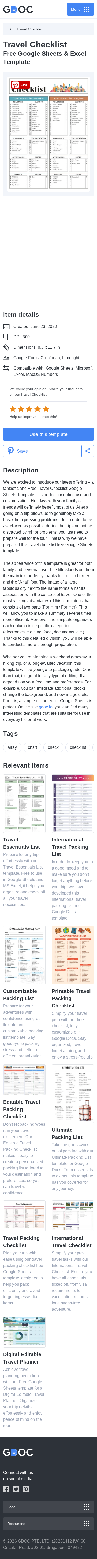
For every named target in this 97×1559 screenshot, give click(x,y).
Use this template (48, 434)
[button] (87, 451)
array (12, 747)
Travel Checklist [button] (30, 29)
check (53, 747)
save (24, 85)
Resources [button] (16, 1524)
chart (32, 747)
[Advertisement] (48, 253)
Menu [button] (75, 9)
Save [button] (22, 451)
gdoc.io (46, 707)
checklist (78, 747)
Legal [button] (12, 1507)
